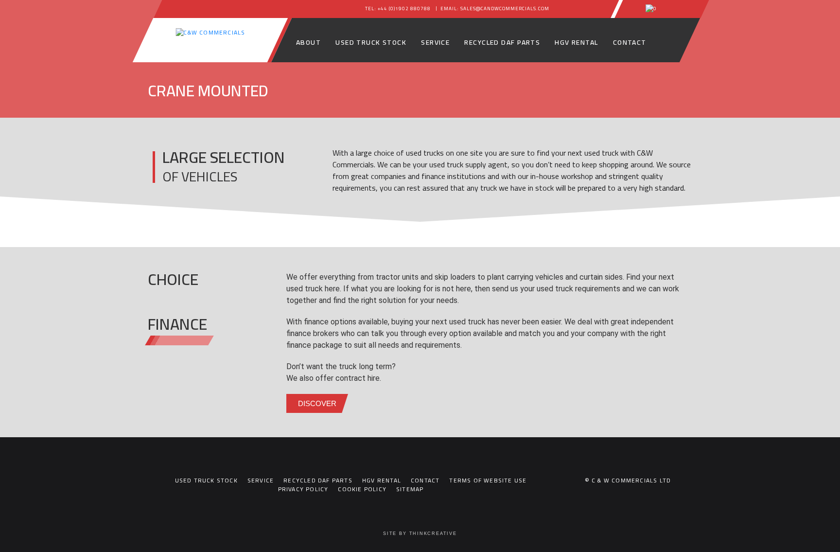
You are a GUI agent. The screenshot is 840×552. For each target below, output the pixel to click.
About (308, 42)
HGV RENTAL (576, 42)
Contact (630, 42)
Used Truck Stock (370, 42)
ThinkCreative (433, 533)
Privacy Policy (303, 489)
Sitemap (409, 489)
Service (435, 42)
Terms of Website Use (487, 480)
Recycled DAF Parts (502, 42)
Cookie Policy (362, 489)
